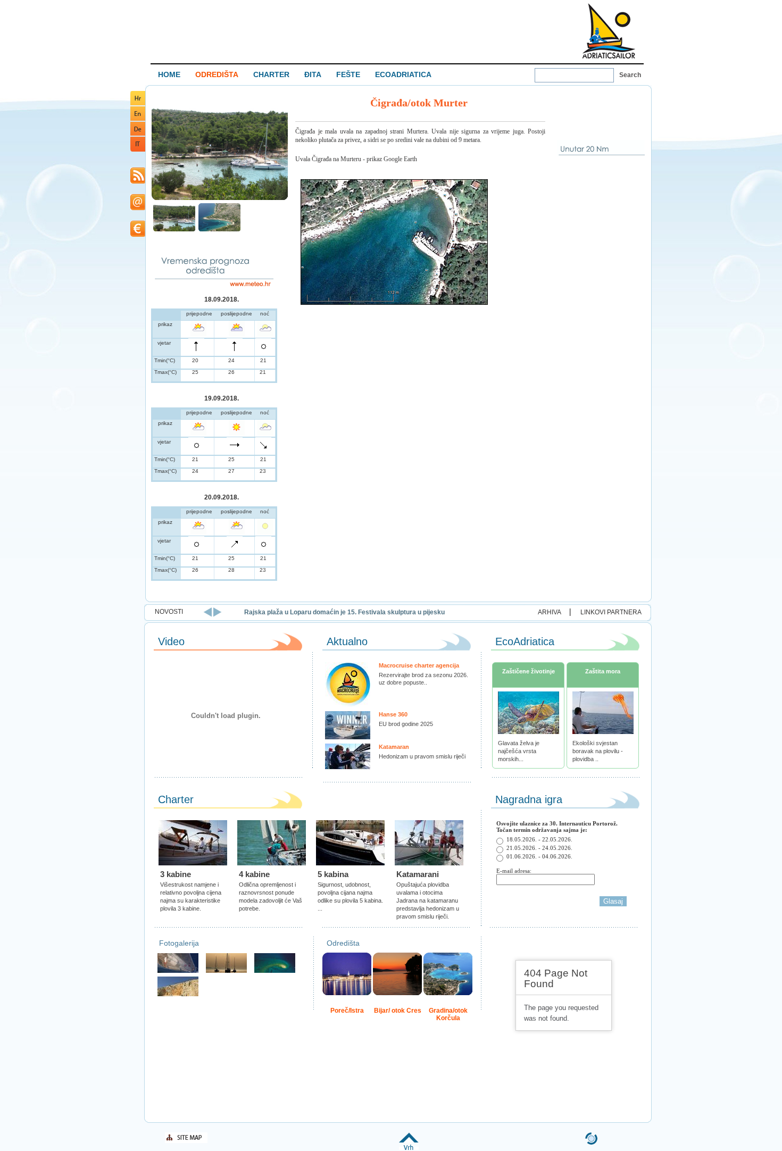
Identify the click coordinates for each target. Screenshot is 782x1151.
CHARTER (271, 74)
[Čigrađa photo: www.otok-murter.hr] (219, 230)
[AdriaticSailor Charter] (226, 971)
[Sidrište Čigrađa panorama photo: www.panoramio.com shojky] (174, 230)
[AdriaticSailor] (178, 971)
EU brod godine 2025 (406, 724)
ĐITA (312, 74)
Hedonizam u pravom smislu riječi (422, 756)
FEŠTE (348, 74)
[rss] (137, 182)
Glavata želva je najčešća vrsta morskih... (518, 751)
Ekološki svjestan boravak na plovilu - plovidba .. (597, 751)
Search (630, 75)
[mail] (137, 208)
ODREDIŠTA (216, 74)
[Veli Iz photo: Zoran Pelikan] (178, 995)
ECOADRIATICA (403, 74)
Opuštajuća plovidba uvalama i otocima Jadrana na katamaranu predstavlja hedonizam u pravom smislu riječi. (427, 900)
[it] (137, 150)
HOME (169, 74)
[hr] (137, 103)
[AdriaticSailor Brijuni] (275, 971)
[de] (137, 134)
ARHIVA (549, 612)
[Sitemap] (186, 1141)
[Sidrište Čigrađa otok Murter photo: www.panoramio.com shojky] (219, 199)
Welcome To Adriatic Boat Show (608, 31)
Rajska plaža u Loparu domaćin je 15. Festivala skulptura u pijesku (344, 612)
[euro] (137, 235)
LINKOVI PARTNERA (611, 612)
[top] (409, 1148)
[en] (137, 119)
